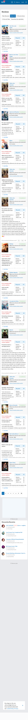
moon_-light (13, 437)
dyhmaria (13, 88)
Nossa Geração (13, 405)
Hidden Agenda (13, 272)
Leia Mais (6, 51)
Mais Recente (5, 16)
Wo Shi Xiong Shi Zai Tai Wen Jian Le (15, 542)
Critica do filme (6, 19)
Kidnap (11, 244)
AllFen (12, 59)
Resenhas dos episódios (17, 19)
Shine (10, 140)
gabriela (12, 304)
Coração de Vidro (14, 301)
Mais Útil (13, 16)
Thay (12, 408)
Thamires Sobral (14, 115)
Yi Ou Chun (9, 528)
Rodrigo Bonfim (14, 275)
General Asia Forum (11, 535)
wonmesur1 (13, 333)
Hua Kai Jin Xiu (10, 556)
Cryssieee (13, 144)
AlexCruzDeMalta (15, 31)
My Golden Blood (13, 434)
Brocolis (12, 203)
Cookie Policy (10, 708)
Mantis (11, 330)
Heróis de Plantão (14, 112)
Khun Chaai (12, 462)
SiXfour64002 (14, 381)
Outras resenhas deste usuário (16, 32)
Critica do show (21, 16)
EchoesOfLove (14, 174)
